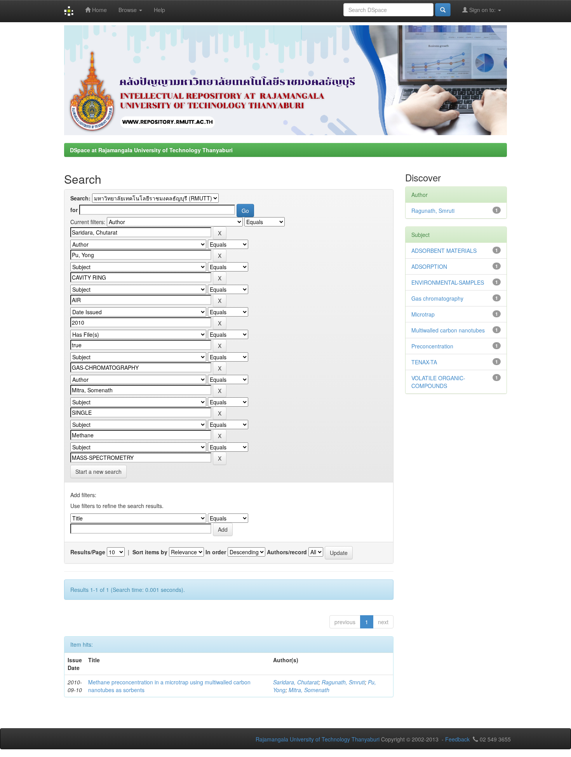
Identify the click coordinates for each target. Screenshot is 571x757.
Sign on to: (482, 10)
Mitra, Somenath (309, 690)
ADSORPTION (429, 266)
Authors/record (287, 552)
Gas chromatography (437, 298)
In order (215, 552)
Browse (128, 10)
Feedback (457, 739)
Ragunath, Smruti (343, 682)
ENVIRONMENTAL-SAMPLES (447, 282)
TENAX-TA (424, 362)
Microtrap (423, 314)
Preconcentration (432, 346)
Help (159, 10)
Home (99, 10)
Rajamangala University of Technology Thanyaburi (318, 739)
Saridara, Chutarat (296, 682)
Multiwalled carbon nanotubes (448, 330)
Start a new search (98, 471)
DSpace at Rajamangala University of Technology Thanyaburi (151, 150)
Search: (80, 198)
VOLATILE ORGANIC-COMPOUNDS (438, 382)
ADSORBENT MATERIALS (444, 250)
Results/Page (87, 552)
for (74, 210)
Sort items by (149, 552)
